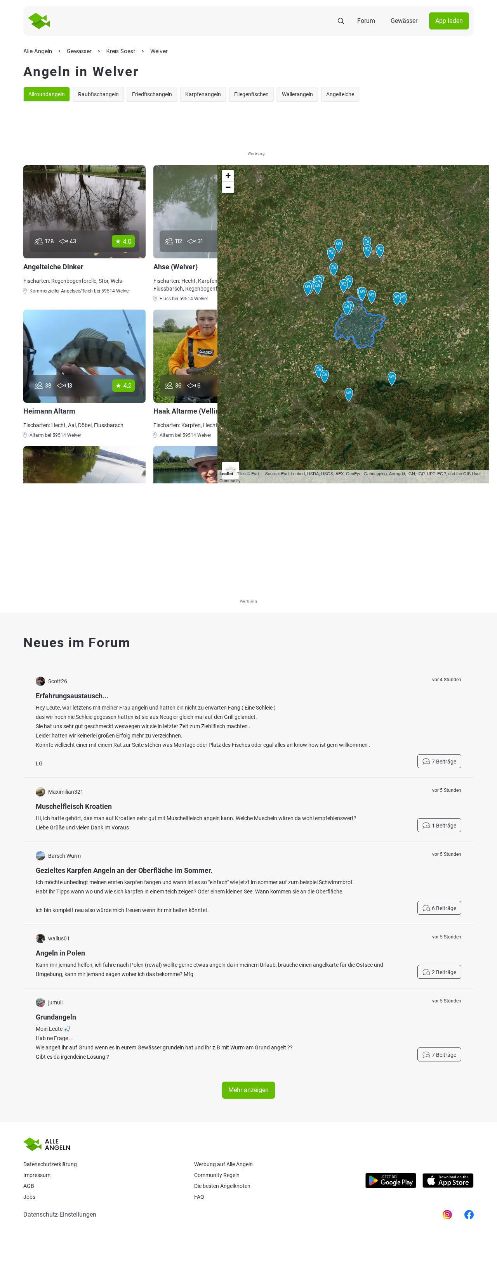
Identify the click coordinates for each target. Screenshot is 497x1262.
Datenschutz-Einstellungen (59, 1214)
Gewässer (404, 20)
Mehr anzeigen (248, 1090)
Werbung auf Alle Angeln (223, 1164)
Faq (199, 1197)
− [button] (228, 187)
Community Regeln (217, 1175)
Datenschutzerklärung (50, 1164)
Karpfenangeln (203, 94)
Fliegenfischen (251, 94)
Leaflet (226, 473)
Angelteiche (340, 94)
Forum (366, 20)
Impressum (36, 1175)
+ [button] (228, 175)
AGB (28, 1186)
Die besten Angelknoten (222, 1186)
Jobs (29, 1197)
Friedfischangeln (152, 94)
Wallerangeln (297, 94)
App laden (449, 20)
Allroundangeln (46, 94)
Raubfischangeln (98, 94)
